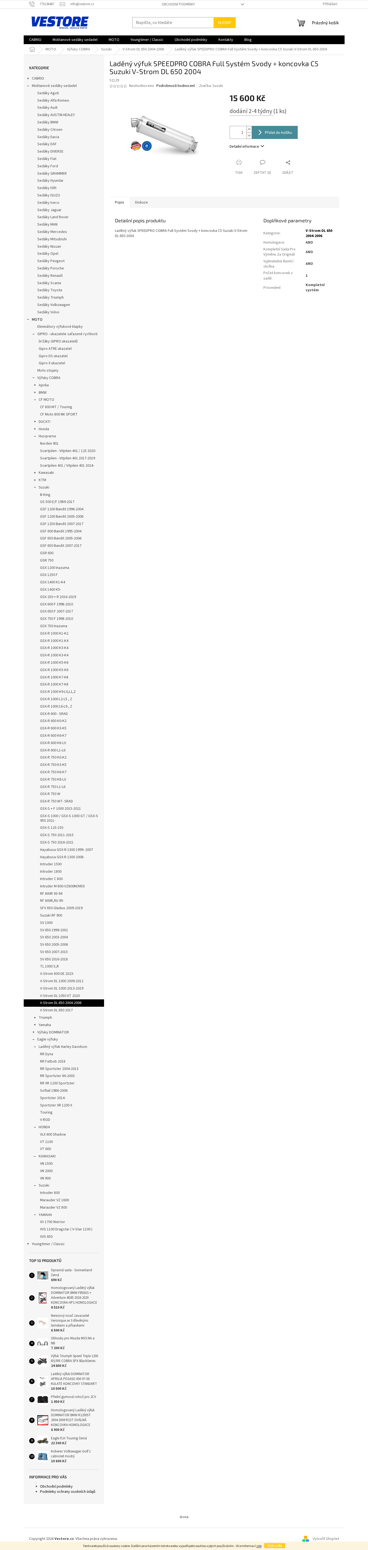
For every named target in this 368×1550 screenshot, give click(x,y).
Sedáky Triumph (50, 297)
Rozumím (274, 1546)
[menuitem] (35, 39)
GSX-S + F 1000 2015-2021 (60, 808)
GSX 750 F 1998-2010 (56, 618)
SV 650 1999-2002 (54, 930)
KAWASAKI (47, 1156)
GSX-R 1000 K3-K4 (54, 648)
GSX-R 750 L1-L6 (52, 787)
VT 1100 (46, 1142)
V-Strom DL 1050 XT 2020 (60, 996)
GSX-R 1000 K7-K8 (54, 677)
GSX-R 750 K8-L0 (53, 779)
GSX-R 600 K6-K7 (53, 735)
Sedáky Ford (47, 166)
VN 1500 (46, 1163)
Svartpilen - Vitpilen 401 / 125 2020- (68, 451)
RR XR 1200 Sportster (57, 1083)
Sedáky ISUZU (48, 195)
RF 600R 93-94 (51, 893)
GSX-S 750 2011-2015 (57, 835)
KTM (42, 480)
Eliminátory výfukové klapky (60, 326)
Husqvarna (47, 436)
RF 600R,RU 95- (52, 900)
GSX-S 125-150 (51, 827)
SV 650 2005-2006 (54, 944)
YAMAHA (45, 1215)
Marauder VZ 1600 (54, 1200)
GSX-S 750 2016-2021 (57, 842)
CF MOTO (46, 399)
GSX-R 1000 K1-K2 (54, 633)
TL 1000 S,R (49, 966)
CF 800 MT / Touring (56, 407)
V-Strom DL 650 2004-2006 (60, 1003)
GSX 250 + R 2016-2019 (58, 597)
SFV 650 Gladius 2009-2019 (61, 908)
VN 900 (45, 1178)
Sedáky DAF (47, 144)
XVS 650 (46, 1236)
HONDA (44, 1127)
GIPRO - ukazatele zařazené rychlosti (67, 334)
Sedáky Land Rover (53, 217)
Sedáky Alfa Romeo (53, 100)
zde (258, 1546)
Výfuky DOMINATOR (53, 1032)
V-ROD (45, 1120)
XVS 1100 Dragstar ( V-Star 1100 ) (66, 1229)
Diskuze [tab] (141, 202)
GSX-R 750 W (50, 794)
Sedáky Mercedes (52, 232)
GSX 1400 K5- (50, 589)
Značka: (211, 86)
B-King (45, 495)
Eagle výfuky (47, 1039)
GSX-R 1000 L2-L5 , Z (56, 699)
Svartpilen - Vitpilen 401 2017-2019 (67, 458)
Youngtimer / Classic (48, 1244)
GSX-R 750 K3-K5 (53, 765)
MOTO (37, 319)
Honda (44, 429)
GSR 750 (46, 560)
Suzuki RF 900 (51, 915)
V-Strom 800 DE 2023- (57, 973)
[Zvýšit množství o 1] (249, 129)
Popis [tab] (119, 202)
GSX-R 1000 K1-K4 (54, 641)
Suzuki (44, 487)
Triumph (45, 1017)
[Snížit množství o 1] (249, 135)
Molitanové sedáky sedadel (54, 86)
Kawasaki (46, 472)
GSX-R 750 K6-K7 (53, 772)
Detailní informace (244, 146)
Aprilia (44, 385)
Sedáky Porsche (50, 268)
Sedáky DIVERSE (50, 151)
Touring (46, 1112)
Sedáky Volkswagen (53, 305)
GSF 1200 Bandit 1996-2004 (61, 509)
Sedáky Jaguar (49, 210)
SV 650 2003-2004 (54, 937)
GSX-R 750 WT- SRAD (56, 801)
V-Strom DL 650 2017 (56, 1010)
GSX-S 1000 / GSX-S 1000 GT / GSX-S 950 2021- (69, 818)
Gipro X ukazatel (52, 363)
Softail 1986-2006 (54, 1090)
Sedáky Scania (49, 283)
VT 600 (45, 1149)
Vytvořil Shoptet (326, 1539)
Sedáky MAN (47, 224)
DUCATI (44, 421)
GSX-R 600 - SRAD (54, 714)
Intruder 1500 (51, 864)
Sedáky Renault (50, 275)
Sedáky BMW (47, 122)
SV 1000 (46, 923)
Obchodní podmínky (178, 4)
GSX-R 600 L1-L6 (52, 750)
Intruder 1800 (51, 871)
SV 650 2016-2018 (54, 959)
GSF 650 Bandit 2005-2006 (60, 538)
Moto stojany (48, 370)
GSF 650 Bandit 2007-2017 (60, 545)
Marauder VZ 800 (53, 1207)
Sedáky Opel (47, 253)
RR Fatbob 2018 (52, 1061)
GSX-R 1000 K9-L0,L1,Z (58, 691)
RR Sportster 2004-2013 (59, 1069)
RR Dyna (46, 1054)
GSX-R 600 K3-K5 (53, 728)
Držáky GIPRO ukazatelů (58, 341)
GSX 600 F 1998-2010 (56, 604)
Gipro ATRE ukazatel (55, 348)
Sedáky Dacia (48, 137)
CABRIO (38, 78)
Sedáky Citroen (49, 129)
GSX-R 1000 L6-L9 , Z (56, 706)
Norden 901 (49, 443)
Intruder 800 (50, 1193)
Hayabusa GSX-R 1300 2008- (62, 857)
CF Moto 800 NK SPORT (59, 414)
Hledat (224, 22)
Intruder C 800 (51, 879)
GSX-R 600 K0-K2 (53, 721)
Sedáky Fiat (46, 159)
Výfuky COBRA (48, 378)
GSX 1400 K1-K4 (52, 582)
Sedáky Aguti (48, 93)
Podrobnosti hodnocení (175, 86)
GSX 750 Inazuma (53, 626)
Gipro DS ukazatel (53, 356)
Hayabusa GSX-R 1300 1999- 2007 (66, 850)
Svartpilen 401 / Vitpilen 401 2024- (67, 465)
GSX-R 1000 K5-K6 (54, 662)
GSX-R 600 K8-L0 (53, 743)
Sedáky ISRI (46, 188)
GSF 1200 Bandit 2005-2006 (61, 516)
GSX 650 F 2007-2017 (56, 611)
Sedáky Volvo (48, 312)
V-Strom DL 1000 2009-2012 (61, 981)
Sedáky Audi (47, 107)
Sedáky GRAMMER (52, 173)
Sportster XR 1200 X (56, 1105)
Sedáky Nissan (49, 246)
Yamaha (45, 1025)
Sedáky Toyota (49, 290)
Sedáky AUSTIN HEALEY (56, 115)
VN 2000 (46, 1171)
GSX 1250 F (49, 575)
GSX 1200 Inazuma (54, 568)
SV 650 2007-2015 (54, 952)
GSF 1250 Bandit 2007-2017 (61, 524)
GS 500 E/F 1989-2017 (57, 502)
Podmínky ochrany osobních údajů (67, 1491)
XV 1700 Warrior (52, 1222)
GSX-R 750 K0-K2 (53, 757)
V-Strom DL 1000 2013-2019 (61, 988)
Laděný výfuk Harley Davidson (63, 1046)
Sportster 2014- (53, 1098)
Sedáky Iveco (48, 202)
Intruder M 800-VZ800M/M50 (62, 886)
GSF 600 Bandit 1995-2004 (60, 531)
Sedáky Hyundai (50, 180)
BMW (43, 392)
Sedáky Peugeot (51, 261)
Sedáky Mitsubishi (52, 239)
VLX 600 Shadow (53, 1134)
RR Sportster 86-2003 (57, 1076)
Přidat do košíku (278, 132)
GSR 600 (46, 553)
